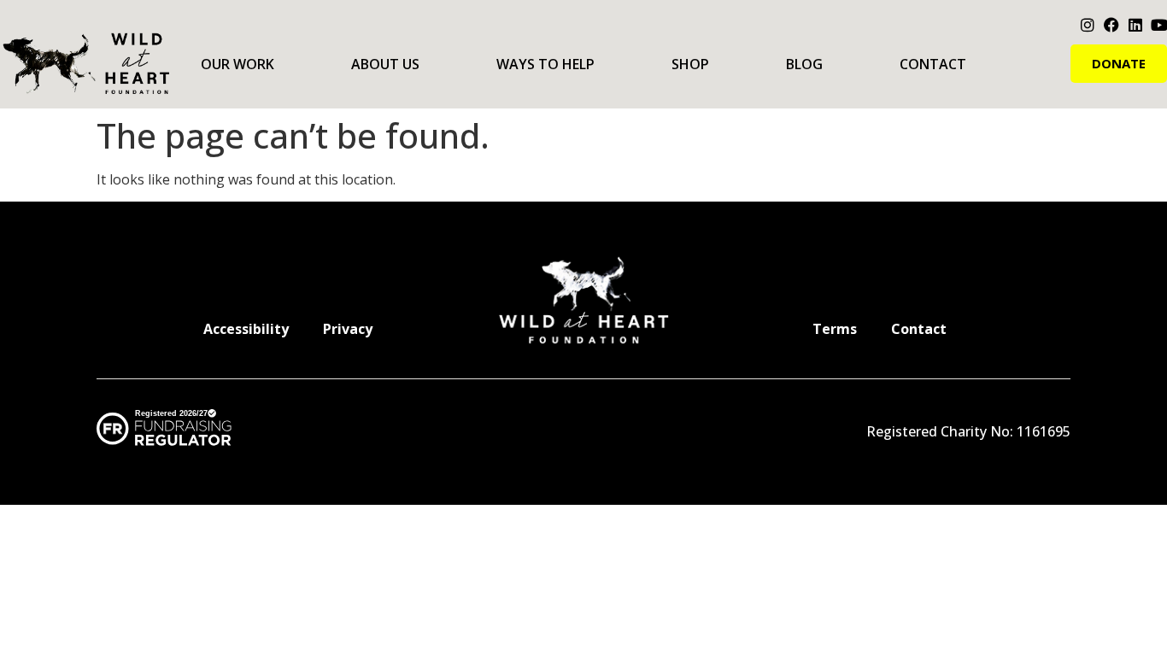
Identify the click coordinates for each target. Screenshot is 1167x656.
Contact (933, 64)
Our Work (237, 64)
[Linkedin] (1135, 24)
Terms (834, 328)
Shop (690, 64)
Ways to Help (545, 64)
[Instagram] (1087, 24)
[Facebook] (1111, 24)
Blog (804, 64)
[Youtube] (1159, 24)
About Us (385, 64)
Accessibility (246, 328)
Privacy (347, 328)
